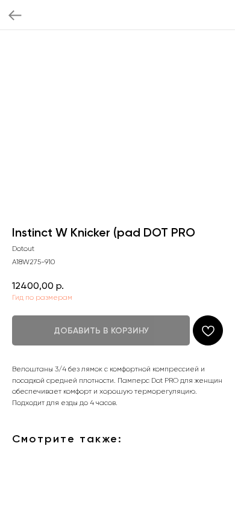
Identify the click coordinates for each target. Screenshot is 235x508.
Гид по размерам (42, 297)
